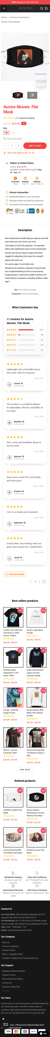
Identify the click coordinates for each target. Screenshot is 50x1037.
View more (25, 770)
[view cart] (46, 8)
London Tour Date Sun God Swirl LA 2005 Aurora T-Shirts (12, 633)
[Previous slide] (5, 57)
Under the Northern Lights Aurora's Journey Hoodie (35, 673)
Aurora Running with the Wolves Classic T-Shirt (36, 753)
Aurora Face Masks (10, 21)
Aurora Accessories (19, 17)
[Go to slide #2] (32, 95)
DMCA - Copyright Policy (12, 954)
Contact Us (7, 983)
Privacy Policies (8, 950)
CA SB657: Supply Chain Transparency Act (20, 958)
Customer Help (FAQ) (11, 987)
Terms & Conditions (10, 946)
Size (5, 128)
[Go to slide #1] (17, 95)
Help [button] (45, 1033)
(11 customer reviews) (25, 118)
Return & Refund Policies (12, 979)
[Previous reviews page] (30, 581)
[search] (41, 8)
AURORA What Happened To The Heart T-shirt (10, 673)
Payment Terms (8, 975)
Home (4, 17)
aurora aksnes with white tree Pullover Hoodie (35, 713)
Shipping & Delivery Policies (13, 971)
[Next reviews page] (44, 581)
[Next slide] (45, 57)
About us (6, 942)
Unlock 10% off (5, 1024)
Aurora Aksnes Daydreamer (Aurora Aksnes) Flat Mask (35, 813)
